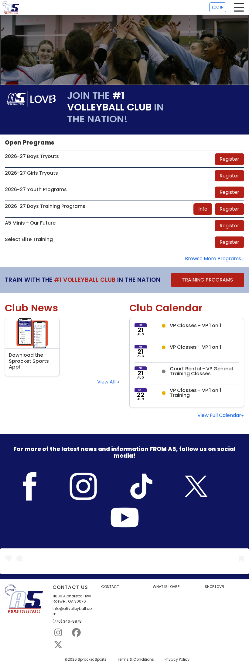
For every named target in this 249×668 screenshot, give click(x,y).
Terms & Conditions (135, 659)
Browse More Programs (213, 258)
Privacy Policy (177, 659)
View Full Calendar (219, 415)
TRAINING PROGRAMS (207, 279)
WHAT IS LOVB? (166, 586)
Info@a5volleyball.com (72, 611)
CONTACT (110, 586)
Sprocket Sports (92, 659)
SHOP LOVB (214, 586)
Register (229, 159)
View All (107, 382)
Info (202, 208)
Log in (217, 7)
